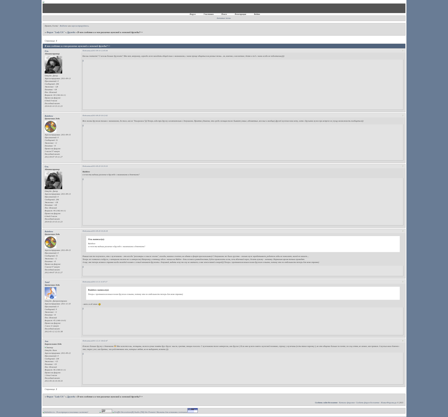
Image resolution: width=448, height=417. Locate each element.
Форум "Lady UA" (56, 32)
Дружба (71, 32)
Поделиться (87, 51)
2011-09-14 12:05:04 (100, 51)
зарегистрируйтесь (80, 26)
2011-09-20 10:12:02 (100, 115)
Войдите (63, 26)
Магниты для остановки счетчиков (171, 412)
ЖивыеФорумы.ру (389, 402)
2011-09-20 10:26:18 (100, 231)
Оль (47, 51)
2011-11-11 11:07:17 (99, 282)
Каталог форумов (347, 402)
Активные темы (224, 18)
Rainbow (49, 116)
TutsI (47, 282)
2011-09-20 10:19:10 (100, 166)
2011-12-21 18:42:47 (100, 341)
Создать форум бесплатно (367, 402)
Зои (46, 341)
